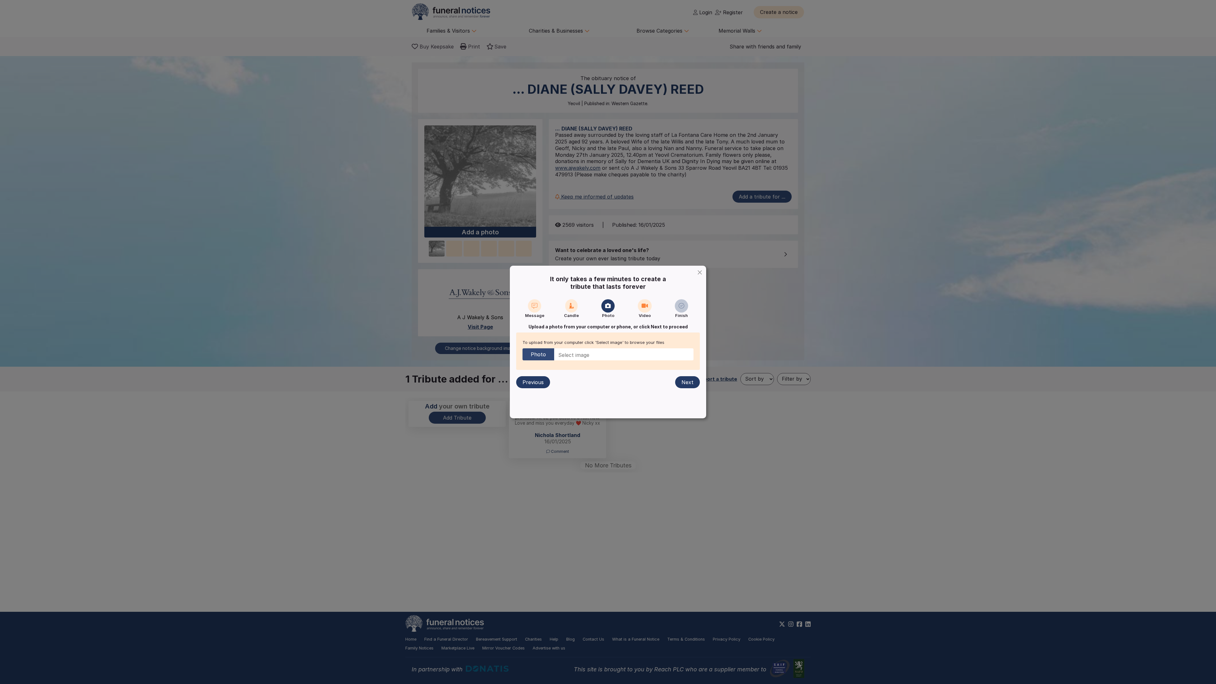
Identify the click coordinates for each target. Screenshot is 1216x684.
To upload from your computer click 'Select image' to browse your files (593, 342)
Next (687, 382)
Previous (533, 382)
